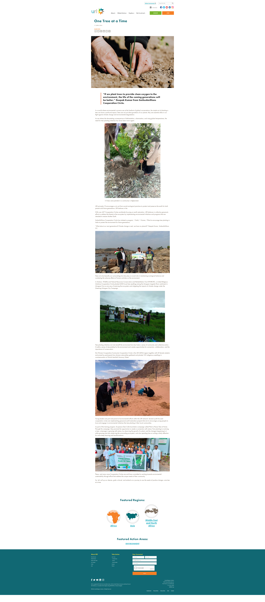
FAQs (92, 564)
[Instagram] (103, 580)
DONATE (155, 13)
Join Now (113, 557)
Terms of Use (162, 590)
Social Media (114, 562)
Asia (132, 525)
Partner (113, 566)
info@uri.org (171, 587)
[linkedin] (100, 580)
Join (168, 13)
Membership (114, 558)
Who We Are (93, 557)
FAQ (168, 590)
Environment (132, 543)
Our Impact (93, 562)
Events (113, 560)
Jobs (92, 566)
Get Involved (140, 13)
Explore (131, 13)
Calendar (154, 7)
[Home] (98, 14)
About (113, 13)
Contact (172, 590)
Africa (113, 525)
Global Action (121, 13)
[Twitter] (94, 580)
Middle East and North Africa (151, 523)
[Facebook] (91, 580)
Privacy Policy (155, 590)
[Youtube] (97, 580)
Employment (149, 590)
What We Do (93, 558)
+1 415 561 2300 (170, 585)
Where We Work (94, 560)
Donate (113, 564)
